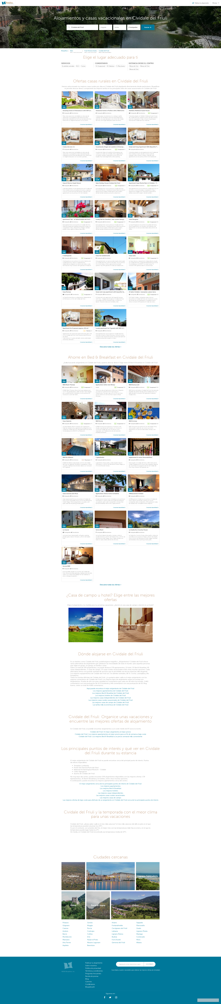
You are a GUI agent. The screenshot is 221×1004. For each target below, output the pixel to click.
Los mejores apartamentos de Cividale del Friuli (110, 691)
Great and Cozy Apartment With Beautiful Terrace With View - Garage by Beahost (155, 147)
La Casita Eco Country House (138, 530)
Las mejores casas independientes (110, 793)
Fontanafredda (117, 925)
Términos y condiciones (94, 971)
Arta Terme (67, 942)
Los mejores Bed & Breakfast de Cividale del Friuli (110, 693)
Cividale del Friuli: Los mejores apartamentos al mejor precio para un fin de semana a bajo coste (110, 734)
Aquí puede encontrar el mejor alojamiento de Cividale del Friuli (110, 688)
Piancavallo (140, 925)
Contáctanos (90, 984)
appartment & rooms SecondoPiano (140, 457)
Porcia (89, 928)
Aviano (114, 923)
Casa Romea (67, 292)
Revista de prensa (91, 976)
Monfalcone (67, 937)
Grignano (66, 925)
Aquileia (65, 945)
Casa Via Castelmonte (103, 255)
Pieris (138, 940)
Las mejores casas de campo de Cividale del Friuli (110, 702)
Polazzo (66, 923)
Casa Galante (67, 421)
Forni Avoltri (116, 940)
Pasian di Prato (92, 940)
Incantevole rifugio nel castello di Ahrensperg (111, 147)
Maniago (139, 934)
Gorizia (89, 923)
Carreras (88, 982)
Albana (138, 942)
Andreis (65, 931)
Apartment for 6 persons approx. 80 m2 (75, 328)
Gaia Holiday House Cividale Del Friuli (108, 183)
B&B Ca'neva (133, 421)
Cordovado (140, 937)
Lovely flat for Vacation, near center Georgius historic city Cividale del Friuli (120, 219)
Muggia (90, 925)
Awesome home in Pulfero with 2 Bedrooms (110, 110)
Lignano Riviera (117, 934)
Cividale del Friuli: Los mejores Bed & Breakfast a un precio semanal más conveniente (110, 736)
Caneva (65, 928)
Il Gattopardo (67, 255)
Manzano (66, 940)
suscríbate (149, 964)
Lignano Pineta (141, 931)
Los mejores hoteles (110, 791)
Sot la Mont (99, 530)
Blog (87, 979)
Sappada (139, 923)
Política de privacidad (93, 968)
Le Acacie (66, 530)
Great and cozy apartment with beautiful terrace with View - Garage (118, 292)
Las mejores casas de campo (110, 798)
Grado (138, 928)
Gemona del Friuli (118, 942)
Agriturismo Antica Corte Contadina (107, 493)
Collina (89, 934)
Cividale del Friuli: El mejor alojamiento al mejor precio (110, 732)
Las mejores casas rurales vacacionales (110, 795)
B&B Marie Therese (69, 385)
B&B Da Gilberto (68, 457)
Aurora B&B (66, 566)
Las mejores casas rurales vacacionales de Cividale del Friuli (110, 700)
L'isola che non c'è (69, 147)
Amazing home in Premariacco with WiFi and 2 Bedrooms (81, 110)
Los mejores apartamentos (110, 786)
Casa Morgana (133, 219)
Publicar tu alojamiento (93, 963)
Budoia (114, 937)
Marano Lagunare (93, 942)
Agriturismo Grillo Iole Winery (105, 385)
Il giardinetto (100, 457)
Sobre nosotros (91, 966)
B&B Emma (99, 421)
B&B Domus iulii (134, 385)
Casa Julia (132, 255)
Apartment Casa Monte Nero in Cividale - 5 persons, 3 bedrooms (149, 183)
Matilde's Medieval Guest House (139, 110)
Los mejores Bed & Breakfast (110, 788)
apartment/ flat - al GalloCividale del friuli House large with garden (84, 219)
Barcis (65, 934)
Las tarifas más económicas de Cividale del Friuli (110, 705)
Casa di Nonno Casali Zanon (72, 183)
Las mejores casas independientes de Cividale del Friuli (110, 698)
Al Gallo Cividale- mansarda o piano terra (142, 292)
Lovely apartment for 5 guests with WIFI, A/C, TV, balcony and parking (118, 328)
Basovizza (91, 945)
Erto (88, 937)
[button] (104, 997)
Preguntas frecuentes (93, 974)
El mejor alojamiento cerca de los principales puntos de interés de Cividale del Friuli (110, 784)
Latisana (115, 931)
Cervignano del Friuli (119, 928)
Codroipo (90, 931)
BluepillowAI (90, 987)
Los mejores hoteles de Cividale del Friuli (110, 695)
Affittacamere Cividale (136, 493)
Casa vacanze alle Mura (70, 493)
